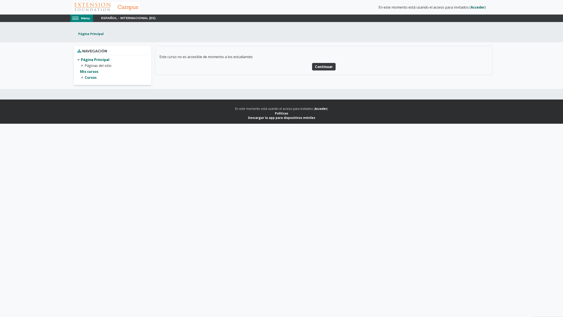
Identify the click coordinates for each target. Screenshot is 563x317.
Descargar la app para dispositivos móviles (281, 118)
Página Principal (91, 34)
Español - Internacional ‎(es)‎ (128, 18)
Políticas (281, 113)
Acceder (478, 7)
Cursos (91, 77)
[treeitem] (112, 69)
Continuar (324, 66)
